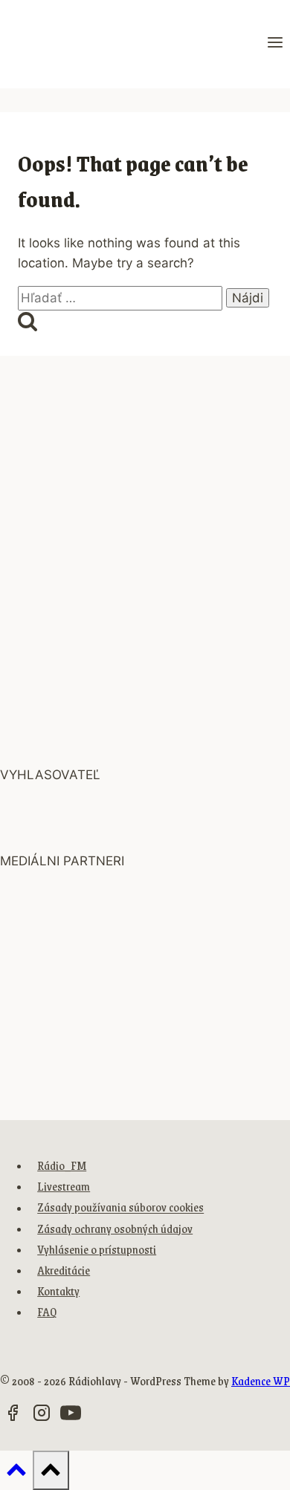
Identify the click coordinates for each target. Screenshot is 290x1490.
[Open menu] (275, 44)
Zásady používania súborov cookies (120, 1207)
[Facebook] (12, 1415)
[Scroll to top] (16, 1473)
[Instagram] (41, 1415)
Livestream (63, 1186)
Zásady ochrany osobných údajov (115, 1228)
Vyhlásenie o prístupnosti (96, 1249)
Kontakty (58, 1290)
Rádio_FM (61, 1165)
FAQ (47, 1311)
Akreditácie (63, 1269)
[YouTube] (70, 1415)
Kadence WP (260, 1380)
